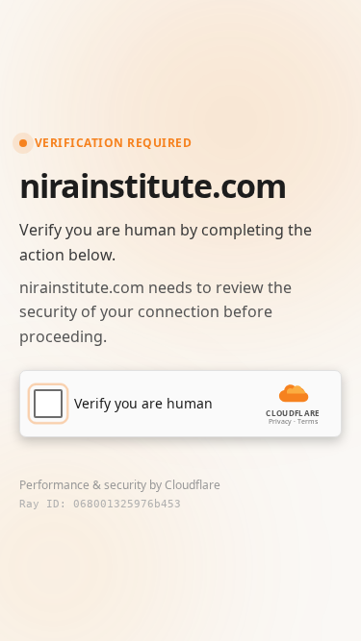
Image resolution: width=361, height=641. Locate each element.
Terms (307, 421)
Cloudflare (192, 485)
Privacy (280, 421)
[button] (180, 403)
